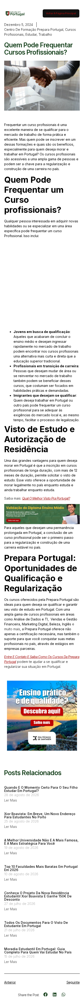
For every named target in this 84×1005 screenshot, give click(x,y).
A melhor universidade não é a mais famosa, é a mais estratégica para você (41, 841)
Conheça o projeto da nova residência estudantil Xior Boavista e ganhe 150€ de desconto (38, 896)
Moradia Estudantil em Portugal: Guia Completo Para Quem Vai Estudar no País (38, 950)
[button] (45, 994)
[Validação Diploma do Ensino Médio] (42, 523)
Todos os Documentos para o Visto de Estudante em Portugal (36, 924)
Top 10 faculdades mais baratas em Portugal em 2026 (41, 868)
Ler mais (10, 800)
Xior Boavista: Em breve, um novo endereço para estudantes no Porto (39, 815)
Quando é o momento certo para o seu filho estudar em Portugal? (41, 789)
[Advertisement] (42, 285)
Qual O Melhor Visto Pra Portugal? (46, 498)
